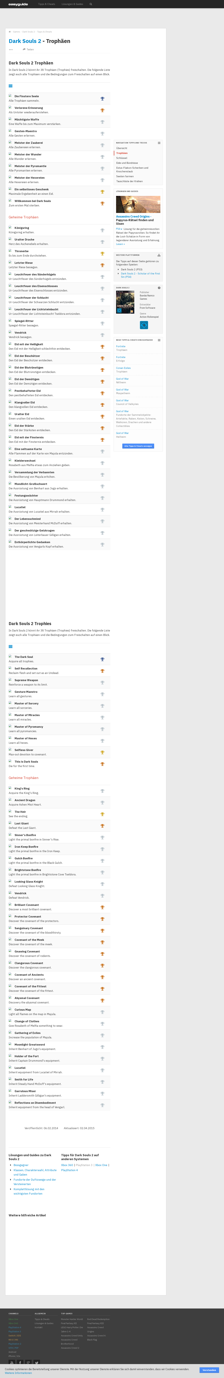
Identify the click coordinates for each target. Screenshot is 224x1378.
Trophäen (122, 153)
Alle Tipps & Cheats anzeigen (138, 446)
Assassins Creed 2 (70, 1348)
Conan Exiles (123, 369)
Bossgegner (21, 1165)
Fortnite (121, 348)
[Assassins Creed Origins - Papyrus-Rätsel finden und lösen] (138, 204)
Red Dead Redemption (98, 1319)
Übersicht (121, 148)
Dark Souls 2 (25, 40)
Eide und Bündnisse (127, 162)
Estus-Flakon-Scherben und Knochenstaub (132, 169)
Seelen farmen (125, 176)
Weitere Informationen (18, 1373)
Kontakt (38, 1327)
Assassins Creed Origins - (135, 220)
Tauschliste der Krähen (129, 181)
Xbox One (101, 1165)
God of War (122, 380)
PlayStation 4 (69, 1170)
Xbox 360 (67, 1165)
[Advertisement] (85, 18)
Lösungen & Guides (72, 4)
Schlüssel (121, 158)
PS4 (118, 228)
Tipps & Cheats (46, 4)
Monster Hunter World (72, 1319)
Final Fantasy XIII (95, 1323)
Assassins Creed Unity (72, 1335)
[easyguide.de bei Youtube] (12, 1363)
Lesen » (120, 244)
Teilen (30, 49)
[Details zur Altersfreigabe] (144, 328)
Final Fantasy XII (69, 1323)
